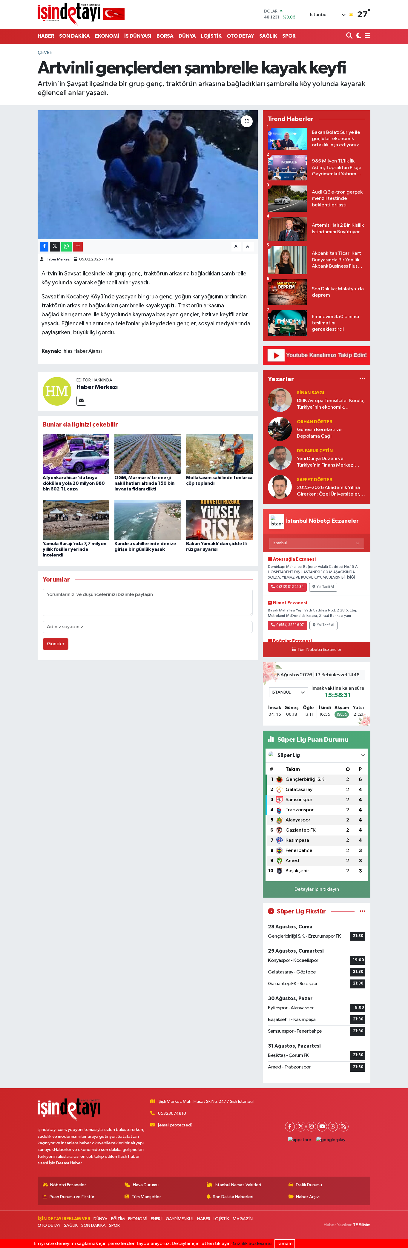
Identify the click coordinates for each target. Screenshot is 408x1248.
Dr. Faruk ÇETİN (315, 451)
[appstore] (300, 1140)
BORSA (165, 36)
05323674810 (172, 1113)
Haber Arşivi (308, 1197)
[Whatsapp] (333, 1127)
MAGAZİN (243, 1219)
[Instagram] (311, 1127)
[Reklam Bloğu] (316, 355)
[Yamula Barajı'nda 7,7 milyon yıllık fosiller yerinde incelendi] (76, 519)
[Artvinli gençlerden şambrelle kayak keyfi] (148, 174)
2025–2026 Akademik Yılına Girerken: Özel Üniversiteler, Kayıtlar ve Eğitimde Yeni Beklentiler (328, 491)
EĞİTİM (118, 1219)
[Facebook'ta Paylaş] (44, 247)
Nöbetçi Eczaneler (68, 1185)
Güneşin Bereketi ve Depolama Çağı (319, 433)
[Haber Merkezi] (57, 391)
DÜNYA (187, 36)
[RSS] (344, 1127)
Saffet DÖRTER (314, 480)
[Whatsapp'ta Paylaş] (66, 247)
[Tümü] (362, 378)
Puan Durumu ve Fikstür (72, 1197)
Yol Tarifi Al (325, 587)
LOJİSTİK (211, 36)
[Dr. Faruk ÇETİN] (280, 457)
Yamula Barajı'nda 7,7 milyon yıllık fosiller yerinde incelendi (74, 549)
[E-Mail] (81, 401)
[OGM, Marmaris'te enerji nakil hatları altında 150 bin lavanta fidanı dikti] (147, 453)
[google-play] (331, 1140)
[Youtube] (322, 1127)
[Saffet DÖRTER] (280, 486)
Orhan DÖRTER (314, 422)
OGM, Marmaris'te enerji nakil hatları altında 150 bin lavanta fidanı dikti (144, 483)
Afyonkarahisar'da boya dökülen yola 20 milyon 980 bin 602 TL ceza (74, 483)
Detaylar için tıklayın (317, 889)
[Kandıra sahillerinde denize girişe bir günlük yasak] (147, 519)
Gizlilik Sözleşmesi (253, 1243)
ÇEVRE (45, 52)
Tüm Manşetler (146, 1197)
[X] (301, 1127)
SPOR (288, 36)
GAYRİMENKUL (180, 1219)
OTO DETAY (240, 36)
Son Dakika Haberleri (233, 1197)
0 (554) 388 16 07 (290, 625)
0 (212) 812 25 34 (289, 587)
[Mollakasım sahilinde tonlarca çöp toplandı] (219, 453)
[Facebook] (290, 1127)
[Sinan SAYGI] (280, 399)
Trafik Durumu (308, 1185)
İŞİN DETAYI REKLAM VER (64, 1219)
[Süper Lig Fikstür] (362, 911)
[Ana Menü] (366, 36)
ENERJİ (156, 1219)
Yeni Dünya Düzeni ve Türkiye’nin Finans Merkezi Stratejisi (326, 462)
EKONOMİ (107, 36)
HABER (46, 36)
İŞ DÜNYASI (137, 36)
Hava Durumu (146, 1185)
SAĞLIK (268, 36)
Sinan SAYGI (310, 393)
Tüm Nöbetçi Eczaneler (319, 650)
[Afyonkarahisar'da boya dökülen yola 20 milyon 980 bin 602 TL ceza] (76, 453)
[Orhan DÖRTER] (280, 428)
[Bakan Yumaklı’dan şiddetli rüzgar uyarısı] (219, 519)
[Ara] (350, 36)
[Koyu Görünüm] (358, 36)
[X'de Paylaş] (55, 247)
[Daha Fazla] (78, 247)
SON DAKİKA (74, 36)
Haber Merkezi (58, 259)
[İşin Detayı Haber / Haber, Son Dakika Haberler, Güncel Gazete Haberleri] (81, 14)
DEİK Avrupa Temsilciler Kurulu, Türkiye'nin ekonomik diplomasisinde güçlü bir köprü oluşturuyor (331, 404)
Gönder (56, 643)
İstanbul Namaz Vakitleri (238, 1185)
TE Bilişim (361, 1225)
